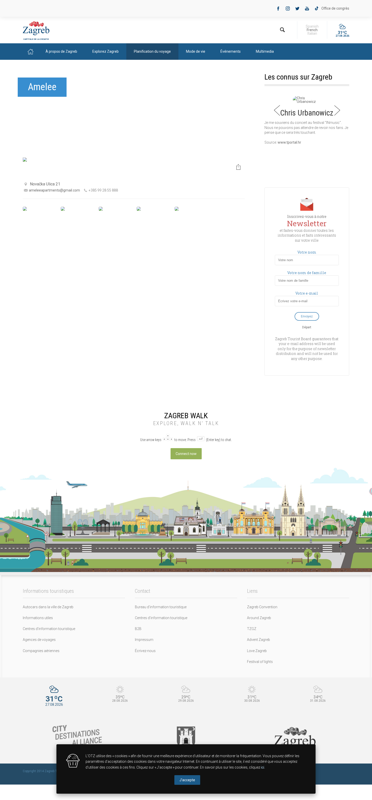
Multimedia (265, 51)
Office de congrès (335, 8)
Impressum (144, 640)
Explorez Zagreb (105, 51)
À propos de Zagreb (61, 51)
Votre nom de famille (306, 273)
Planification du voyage (152, 51)
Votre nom (306, 252)
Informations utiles (38, 618)
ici (262, 767)
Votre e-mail (306, 293)
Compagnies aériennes (41, 651)
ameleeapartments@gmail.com (54, 190)
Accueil (30, 51)
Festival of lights (260, 662)
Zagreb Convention (262, 607)
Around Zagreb (259, 618)
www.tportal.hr (289, 142)
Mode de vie (195, 51)
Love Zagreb (257, 651)
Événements (230, 51)
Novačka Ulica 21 (45, 184)
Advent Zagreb (258, 640)
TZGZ (251, 629)
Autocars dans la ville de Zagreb (48, 607)
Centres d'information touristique (49, 629)
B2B (138, 629)
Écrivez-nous (145, 651)
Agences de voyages (39, 640)
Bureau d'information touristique (161, 607)
